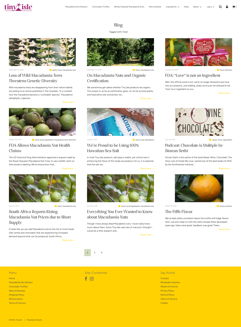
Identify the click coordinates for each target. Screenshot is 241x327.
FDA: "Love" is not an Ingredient (192, 75)
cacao (214, 140)
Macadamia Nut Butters (76, 7)
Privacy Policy (167, 290)
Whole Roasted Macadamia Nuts (129, 7)
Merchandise (155, 7)
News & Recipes (17, 290)
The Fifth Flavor (179, 211)
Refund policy (16, 299)
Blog (186, 7)
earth (54, 70)
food (60, 70)
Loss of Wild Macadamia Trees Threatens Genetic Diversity (35, 78)
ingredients (227, 140)
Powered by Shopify (34, 320)
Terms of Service (17, 303)
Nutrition (228, 70)
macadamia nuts (69, 70)
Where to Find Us (169, 286)
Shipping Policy (16, 294)
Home (12, 278)
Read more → (69, 102)
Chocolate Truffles (100, 7)
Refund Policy (167, 294)
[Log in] (227, 7)
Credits (164, 303)
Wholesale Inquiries (170, 282)
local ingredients (46, 140)
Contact (165, 278)
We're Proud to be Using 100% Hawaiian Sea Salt (113, 148)
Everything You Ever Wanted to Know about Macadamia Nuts (120, 214)
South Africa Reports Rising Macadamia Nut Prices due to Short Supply (40, 217)
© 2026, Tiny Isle (15, 320)
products (228, 206)
